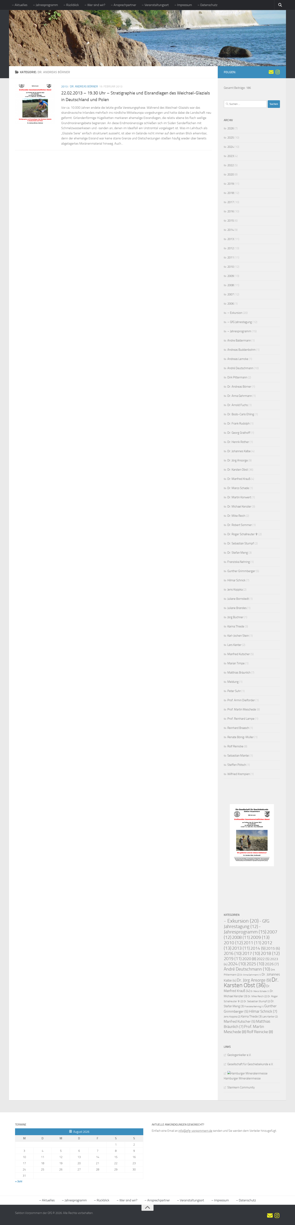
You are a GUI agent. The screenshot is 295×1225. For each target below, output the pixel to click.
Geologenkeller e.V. (239, 1055)
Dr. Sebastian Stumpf (240, 543)
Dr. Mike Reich (236, 516)
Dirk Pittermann (237, 377)
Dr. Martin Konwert (239, 497)
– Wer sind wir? (94, 5)
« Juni (18, 1181)
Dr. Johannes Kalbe (239, 451)
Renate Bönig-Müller (240, 737)
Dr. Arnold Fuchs (237, 405)
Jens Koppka (235, 589)
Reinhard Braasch (238, 728)
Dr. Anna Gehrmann (239, 396)
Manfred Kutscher (238, 654)
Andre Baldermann (239, 340)
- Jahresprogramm (245, 929)
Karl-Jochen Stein (238, 635)
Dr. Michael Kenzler (239, 506)
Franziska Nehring (238, 562)
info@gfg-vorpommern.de (195, 1131)
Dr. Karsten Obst (237, 469)
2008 (230, 285)
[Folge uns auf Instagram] (277, 72)
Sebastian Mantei (238, 755)
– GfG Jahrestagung (239, 322)
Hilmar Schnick (236, 580)
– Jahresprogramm (45, 5)
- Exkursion (241, 921)
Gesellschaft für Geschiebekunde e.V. (250, 1064)
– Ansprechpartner (123, 5)
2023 (230, 156)
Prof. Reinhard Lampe (240, 718)
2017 (230, 202)
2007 (230, 294)
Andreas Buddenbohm (241, 350)
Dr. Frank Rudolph (238, 423)
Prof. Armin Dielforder (241, 700)
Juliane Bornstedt (238, 599)
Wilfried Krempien (238, 774)
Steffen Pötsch (236, 765)
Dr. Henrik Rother (238, 442)
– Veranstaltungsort (155, 5)
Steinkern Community (241, 1087)
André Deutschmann (240, 368)
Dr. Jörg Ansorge (237, 460)
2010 (230, 267)
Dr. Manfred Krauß (238, 479)
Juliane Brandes (237, 608)
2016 (230, 211)
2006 (230, 303)
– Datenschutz (207, 5)
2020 (230, 174)
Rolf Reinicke (235, 746)
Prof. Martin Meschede (241, 709)
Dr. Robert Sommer (239, 525)
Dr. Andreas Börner (84, 86)
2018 (230, 193)
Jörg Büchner (235, 617)
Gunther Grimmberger (241, 571)
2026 (230, 128)
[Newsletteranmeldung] (271, 72)
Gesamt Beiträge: (235, 88)
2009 (230, 276)
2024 (230, 147)
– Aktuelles (19, 5)
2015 (230, 220)
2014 (230, 230)
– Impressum (183, 5)
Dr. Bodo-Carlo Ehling (240, 414)
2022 (230, 165)
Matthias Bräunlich (238, 672)
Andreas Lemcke (237, 359)
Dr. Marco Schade (238, 488)
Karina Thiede (235, 626)
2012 (230, 248)
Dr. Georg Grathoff (238, 433)
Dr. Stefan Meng (237, 552)
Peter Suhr (234, 691)
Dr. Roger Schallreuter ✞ (242, 534)
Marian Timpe (236, 663)
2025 (230, 137)
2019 (230, 183)
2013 (64, 86)
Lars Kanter (234, 645)
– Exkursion (234, 313)
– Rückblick (71, 5)
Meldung (233, 682)
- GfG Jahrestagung (246, 923)
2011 (230, 257)
